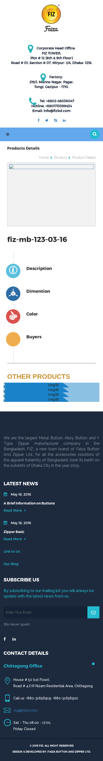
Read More (13, 510)
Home (44, 157)
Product (60, 157)
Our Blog (11, 564)
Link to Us (12, 551)
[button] (94, 134)
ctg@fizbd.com (25, 710)
